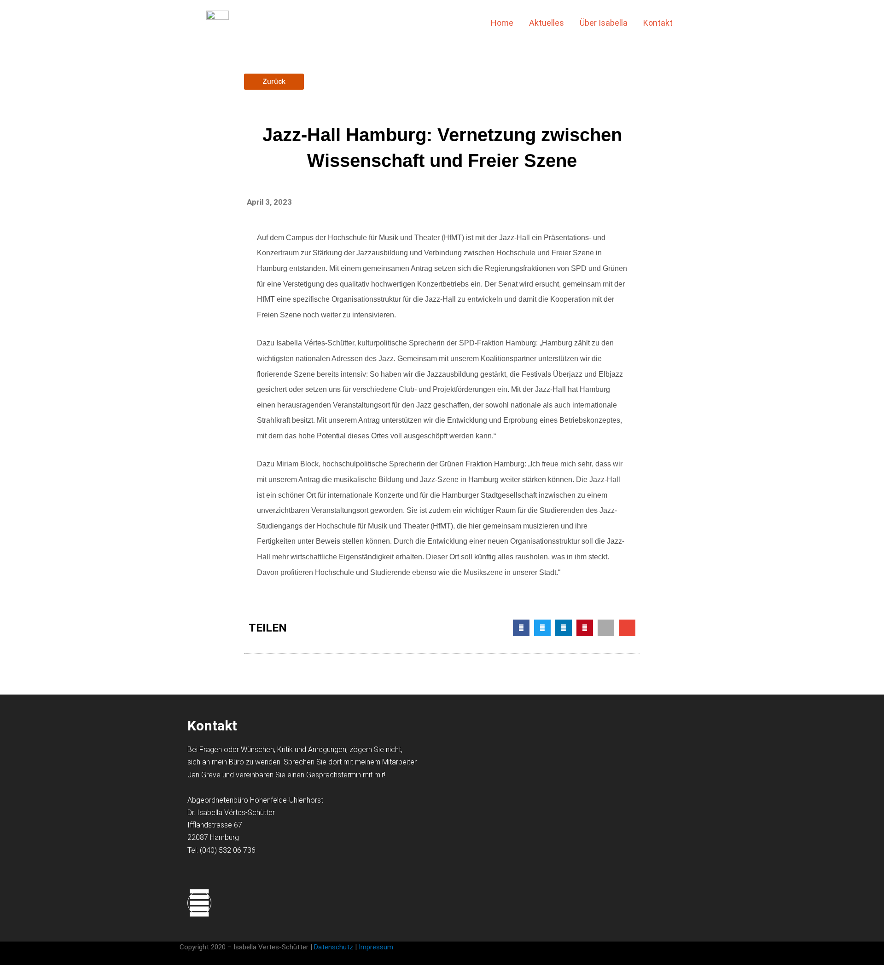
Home (502, 23)
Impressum (377, 947)
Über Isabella (604, 23)
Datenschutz (333, 947)
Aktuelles (546, 23)
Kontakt (658, 23)
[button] (695, 23)
